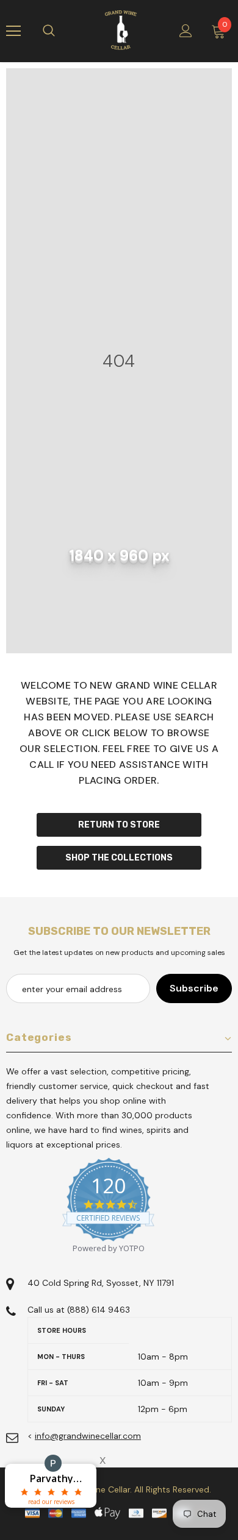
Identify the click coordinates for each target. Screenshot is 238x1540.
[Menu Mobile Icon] (13, 31)
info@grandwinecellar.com (88, 1435)
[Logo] (120, 30)
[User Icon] (185, 30)
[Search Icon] (61, 31)
